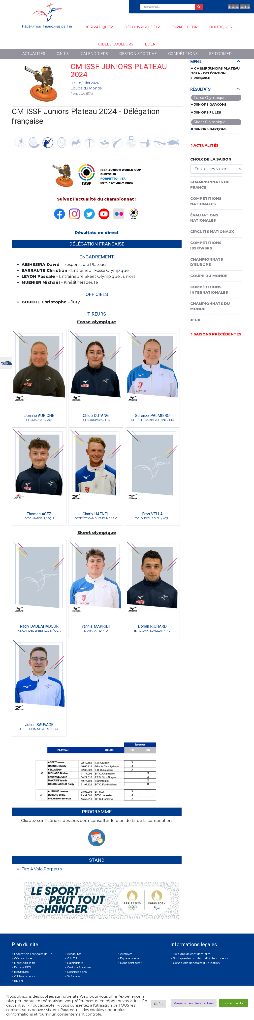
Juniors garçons (210, 104)
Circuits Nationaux (212, 231)
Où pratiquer (98, 27)
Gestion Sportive (138, 53)
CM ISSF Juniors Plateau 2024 (118, 70)
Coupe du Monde (86, 88)
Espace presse (129, 958)
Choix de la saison (210, 159)
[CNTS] (6, 362)
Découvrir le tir (142, 27)
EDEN (150, 44)
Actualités (33, 53)
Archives (126, 954)
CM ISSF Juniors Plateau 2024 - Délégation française (215, 73)
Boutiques (220, 27)
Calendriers (94, 53)
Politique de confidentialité (191, 954)
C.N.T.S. (63, 53)
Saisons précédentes (216, 334)
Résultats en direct (97, 232)
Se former (220, 53)
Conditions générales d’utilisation (196, 963)
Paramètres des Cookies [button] (194, 1003)
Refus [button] (158, 1004)
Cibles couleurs (115, 44)
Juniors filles (207, 112)
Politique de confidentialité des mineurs (200, 958)
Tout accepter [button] (233, 1003)
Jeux (195, 320)
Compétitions (183, 53)
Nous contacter (131, 963)
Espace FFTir (184, 27)
